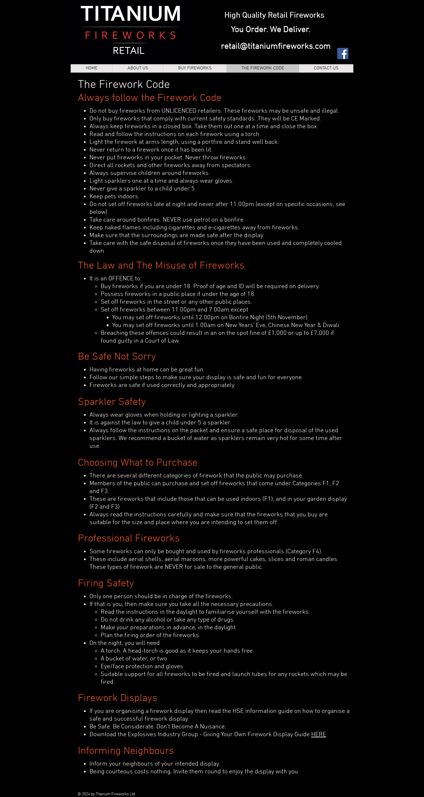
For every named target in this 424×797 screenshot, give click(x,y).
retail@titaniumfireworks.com (276, 46)
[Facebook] (342, 53)
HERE (318, 735)
